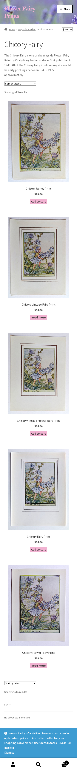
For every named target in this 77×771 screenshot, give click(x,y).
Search (38, 764)
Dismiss (9, 752)
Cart (59, 761)
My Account (13, 764)
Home (12, 29)
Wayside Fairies (27, 29)
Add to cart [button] (38, 201)
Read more (38, 317)
